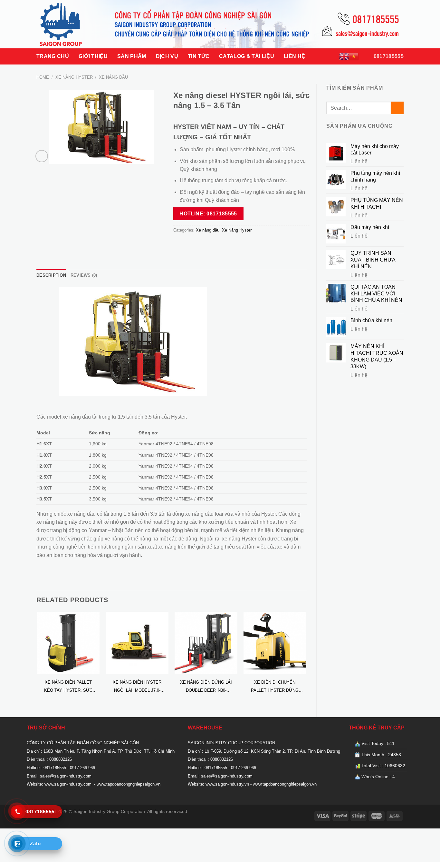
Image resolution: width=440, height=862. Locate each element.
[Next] (306, 659)
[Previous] (37, 659)
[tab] (51, 275)
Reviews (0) (84, 275)
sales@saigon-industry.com (65, 776)
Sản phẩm (131, 56)
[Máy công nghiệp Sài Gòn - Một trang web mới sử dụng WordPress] (68, 24)
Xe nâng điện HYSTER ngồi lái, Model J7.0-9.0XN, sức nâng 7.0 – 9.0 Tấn (137, 687)
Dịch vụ (167, 56)
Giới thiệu (93, 56)
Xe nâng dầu (113, 77)
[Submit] (397, 108)
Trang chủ (52, 56)
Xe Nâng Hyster (74, 77)
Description (51, 275)
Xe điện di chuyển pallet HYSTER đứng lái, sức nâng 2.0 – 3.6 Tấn (275, 687)
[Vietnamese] (354, 56)
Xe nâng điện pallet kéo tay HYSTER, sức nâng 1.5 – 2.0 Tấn (68, 687)
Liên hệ (294, 56)
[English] (344, 56)
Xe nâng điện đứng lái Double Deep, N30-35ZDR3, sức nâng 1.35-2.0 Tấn (206, 687)
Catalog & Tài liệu (246, 56)
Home (42, 77)
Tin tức (198, 56)
